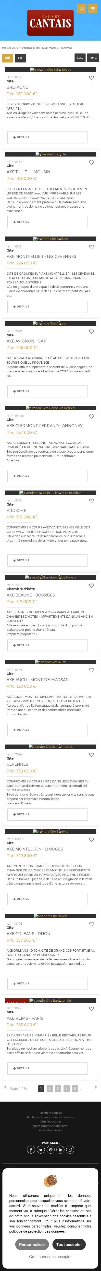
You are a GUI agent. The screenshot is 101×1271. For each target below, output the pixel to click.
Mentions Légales (50, 1112)
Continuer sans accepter (50, 1256)
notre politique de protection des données (50, 1229)
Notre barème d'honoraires (50, 1126)
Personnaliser (32, 1244)
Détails (23, 137)
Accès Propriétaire (50, 1130)
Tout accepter (69, 1244)
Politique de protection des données (50, 1117)
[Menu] (92, 8)
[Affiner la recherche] (81, 8)
